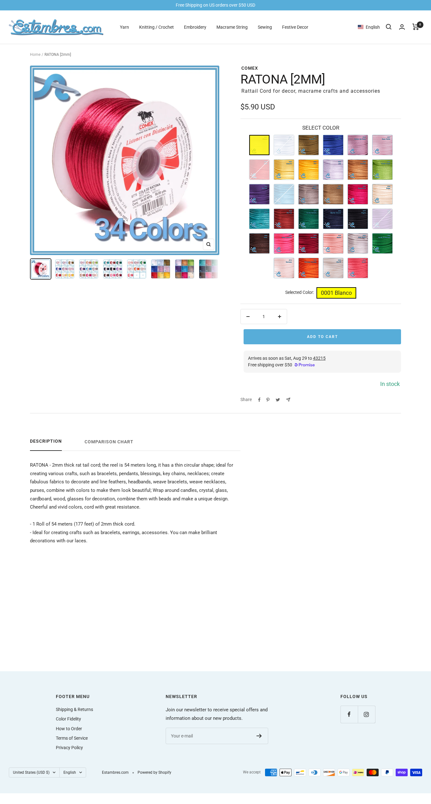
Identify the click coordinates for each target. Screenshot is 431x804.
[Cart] (415, 27)
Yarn (124, 26)
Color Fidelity (68, 718)
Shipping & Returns (74, 709)
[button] (372, 26)
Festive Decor (295, 26)
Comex (249, 68)
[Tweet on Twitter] (277, 400)
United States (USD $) (31, 772)
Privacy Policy (69, 747)
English (69, 772)
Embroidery (195, 26)
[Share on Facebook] (259, 400)
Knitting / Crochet (156, 26)
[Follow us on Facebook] (349, 714)
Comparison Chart (109, 441)
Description (46, 441)
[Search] (389, 27)
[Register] (259, 736)
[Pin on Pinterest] (267, 400)
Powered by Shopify (154, 772)
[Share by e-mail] (288, 400)
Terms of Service (72, 738)
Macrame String (232, 26)
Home (35, 54)
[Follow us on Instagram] (366, 714)
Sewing (265, 26)
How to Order (69, 728)
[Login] (402, 27)
